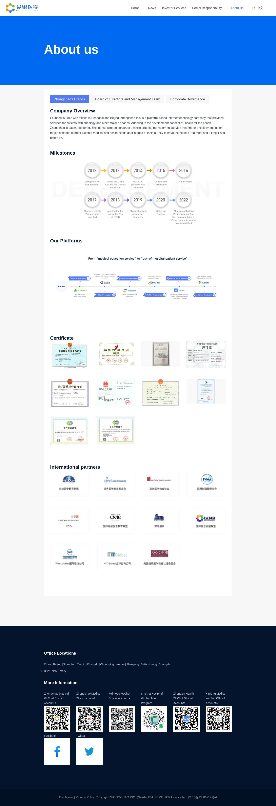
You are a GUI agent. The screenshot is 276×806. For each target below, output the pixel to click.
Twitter (80, 735)
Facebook (50, 735)
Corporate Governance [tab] (187, 99)
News (152, 8)
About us (237, 8)
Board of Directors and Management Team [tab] (127, 99)
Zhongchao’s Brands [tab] (69, 99)
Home (135, 8)
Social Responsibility (207, 8)
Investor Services (174, 8)
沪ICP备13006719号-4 (202, 797)
